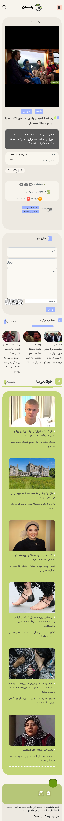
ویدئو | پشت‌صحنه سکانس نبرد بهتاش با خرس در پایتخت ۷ (33, 353)
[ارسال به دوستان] (25, 161)
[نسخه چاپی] (11, 161)
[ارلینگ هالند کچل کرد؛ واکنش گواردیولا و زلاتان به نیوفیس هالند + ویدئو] (32, 411)
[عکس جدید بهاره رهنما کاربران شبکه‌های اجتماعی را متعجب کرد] (32, 535)
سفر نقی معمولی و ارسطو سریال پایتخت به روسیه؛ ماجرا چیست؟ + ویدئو (53, 353)
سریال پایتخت (30, 211)
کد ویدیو (27, 111)
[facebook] (26, 185)
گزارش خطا (34, 198)
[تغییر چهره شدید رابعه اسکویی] (32, 730)
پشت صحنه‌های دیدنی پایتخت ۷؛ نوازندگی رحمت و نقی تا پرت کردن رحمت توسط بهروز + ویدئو (11, 358)
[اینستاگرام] (41, 793)
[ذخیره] (18, 161)
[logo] (32, 7)
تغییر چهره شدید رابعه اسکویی (38, 750)
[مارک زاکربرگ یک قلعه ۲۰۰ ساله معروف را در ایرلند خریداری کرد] (32, 473)
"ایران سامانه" (40, 816)
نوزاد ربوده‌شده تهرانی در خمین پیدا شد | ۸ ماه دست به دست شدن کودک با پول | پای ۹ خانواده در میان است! (32, 688)
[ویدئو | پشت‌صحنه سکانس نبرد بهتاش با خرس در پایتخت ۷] (32, 336)
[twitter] (21, 185)
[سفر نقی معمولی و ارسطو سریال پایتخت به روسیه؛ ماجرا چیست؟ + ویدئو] (53, 336)
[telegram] (31, 185)
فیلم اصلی (33, 119)
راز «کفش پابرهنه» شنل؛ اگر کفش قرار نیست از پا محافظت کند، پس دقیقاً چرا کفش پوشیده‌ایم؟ (32, 622)
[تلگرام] (48, 793)
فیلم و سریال (27, 21)
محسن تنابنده (31, 207)
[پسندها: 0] (28, 199)
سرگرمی (38, 21)
